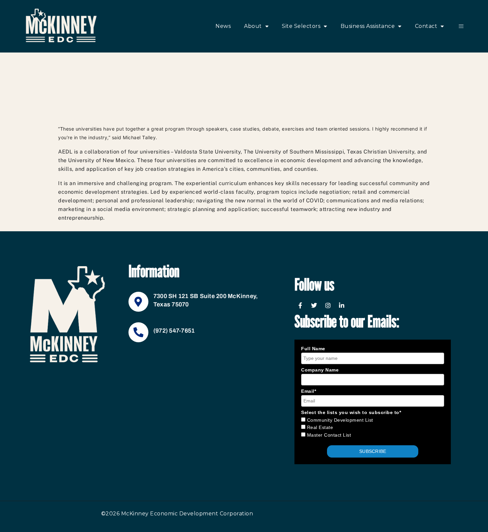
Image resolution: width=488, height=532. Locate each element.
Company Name (320, 370)
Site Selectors (301, 26)
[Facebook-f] (300, 305)
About (253, 26)
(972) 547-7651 (174, 330)
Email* (308, 391)
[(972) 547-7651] (138, 332)
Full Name (313, 348)
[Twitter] (314, 305)
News (223, 26)
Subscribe (372, 451)
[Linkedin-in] (342, 305)
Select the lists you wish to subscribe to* (351, 412)
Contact (426, 26)
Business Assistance (368, 26)
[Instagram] (328, 305)
